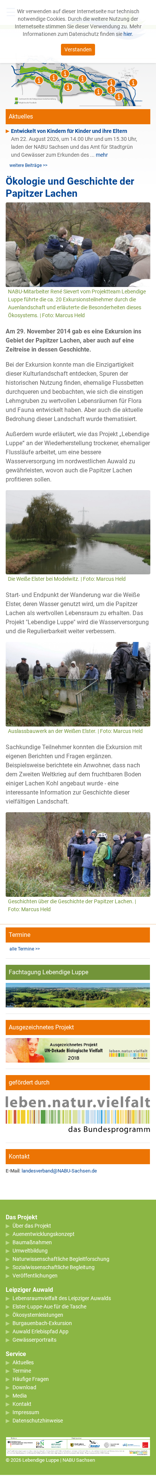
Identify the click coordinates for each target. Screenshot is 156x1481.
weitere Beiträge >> (28, 165)
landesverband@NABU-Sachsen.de (59, 1171)
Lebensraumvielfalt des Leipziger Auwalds (61, 1298)
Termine (21, 1371)
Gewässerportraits (34, 1340)
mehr (102, 155)
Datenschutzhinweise (37, 1421)
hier (127, 34)
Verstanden (78, 49)
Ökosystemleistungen (37, 1315)
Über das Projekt (31, 1226)
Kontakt (21, 1404)
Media (19, 1396)
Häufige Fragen (30, 1379)
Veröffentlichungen (35, 1276)
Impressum (25, 1412)
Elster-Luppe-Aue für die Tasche (49, 1307)
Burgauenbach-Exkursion (42, 1323)
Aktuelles (23, 1362)
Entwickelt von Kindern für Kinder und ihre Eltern (69, 131)
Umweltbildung (30, 1251)
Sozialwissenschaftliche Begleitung (53, 1267)
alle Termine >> (24, 949)
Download (24, 1387)
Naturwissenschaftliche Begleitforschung (60, 1259)
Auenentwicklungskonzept (43, 1234)
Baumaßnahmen (32, 1242)
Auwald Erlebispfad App (40, 1331)
